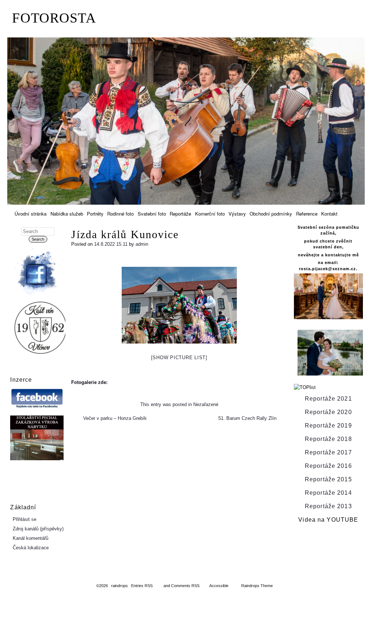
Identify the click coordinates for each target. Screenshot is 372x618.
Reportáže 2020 (328, 412)
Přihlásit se (24, 519)
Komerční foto (210, 213)
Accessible (219, 585)
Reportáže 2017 (328, 452)
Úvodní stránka (30, 213)
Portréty (95, 213)
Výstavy (237, 213)
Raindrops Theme (257, 585)
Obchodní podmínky (271, 213)
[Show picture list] (179, 357)
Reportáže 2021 (328, 399)
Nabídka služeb (66, 213)
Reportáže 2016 (328, 466)
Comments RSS (185, 585)
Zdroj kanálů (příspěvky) (38, 528)
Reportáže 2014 (328, 493)
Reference (307, 213)
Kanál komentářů (30, 538)
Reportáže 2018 (328, 439)
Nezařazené (205, 404)
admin (142, 244)
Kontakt (329, 213)
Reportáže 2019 (328, 425)
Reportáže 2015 (328, 479)
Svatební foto (152, 213)
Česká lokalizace (31, 547)
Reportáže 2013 (328, 506)
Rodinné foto (120, 213)
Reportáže (180, 213)
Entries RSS (142, 585)
